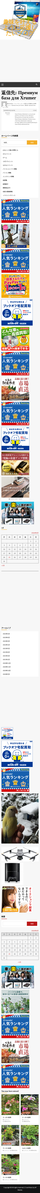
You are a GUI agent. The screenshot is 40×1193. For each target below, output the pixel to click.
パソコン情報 (7, 173)
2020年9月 (6, 674)
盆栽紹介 (5, 184)
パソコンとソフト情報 (10, 169)
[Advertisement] (20, 61)
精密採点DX (6, 188)
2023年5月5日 (14, 1150)
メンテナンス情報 (8, 176)
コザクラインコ (8, 161)
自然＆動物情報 (8, 191)
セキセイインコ (8, 165)
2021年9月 (6, 648)
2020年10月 (7, 670)
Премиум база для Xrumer (18, 105)
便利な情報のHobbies (8, 103)
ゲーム (5, 157)
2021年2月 (6, 659)
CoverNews (28, 1187)
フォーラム (17, 103)
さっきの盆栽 (7, 1117)
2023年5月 (6, 634)
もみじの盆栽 (26, 1148)
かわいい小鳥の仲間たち (10, 150)
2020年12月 (7, 663)
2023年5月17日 (7, 1121)
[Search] (36, 84)
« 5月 (3, 565)
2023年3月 (6, 641)
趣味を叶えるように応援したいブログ (20, 27)
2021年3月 (6, 656)
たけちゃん (6, 1119)
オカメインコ (7, 154)
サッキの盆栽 (7, 1148)
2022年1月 (6, 645)
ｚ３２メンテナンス (9, 195)
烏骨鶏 (5, 180)
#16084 (34, 110)
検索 (3, 916)
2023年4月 (6, 637)
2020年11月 (7, 667)
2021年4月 (6, 652)
